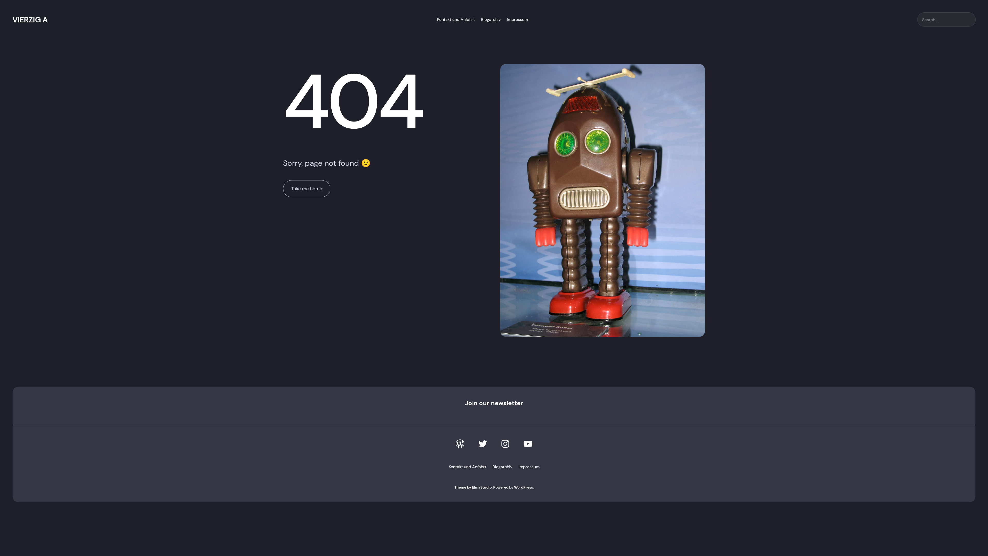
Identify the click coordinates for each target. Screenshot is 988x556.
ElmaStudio (482, 487)
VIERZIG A (30, 20)
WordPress (523, 487)
